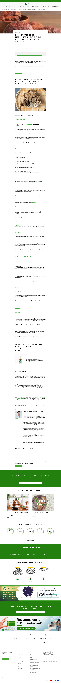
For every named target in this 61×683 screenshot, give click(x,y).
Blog (18, 666)
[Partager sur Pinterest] (40, 405)
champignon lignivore (27, 260)
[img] (30, 563)
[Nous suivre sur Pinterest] (7, 677)
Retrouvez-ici (17, 308)
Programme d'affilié (21, 661)
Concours (19, 663)
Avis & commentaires (21, 652)
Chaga (17, 148)
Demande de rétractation (34, 652)
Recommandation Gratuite (20, 6)
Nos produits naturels (8, 6)
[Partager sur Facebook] (33, 405)
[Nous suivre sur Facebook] (2, 677)
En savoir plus (9, 517)
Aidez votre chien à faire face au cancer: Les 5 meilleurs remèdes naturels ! (17, 514)
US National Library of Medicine (21, 129)
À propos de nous (45, 6)
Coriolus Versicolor (23, 256)
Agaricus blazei (21, 119)
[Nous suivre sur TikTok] (11, 677)
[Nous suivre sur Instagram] (4, 677)
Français (7, 680)
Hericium (18, 177)
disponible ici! (34, 202)
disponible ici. (21, 282)
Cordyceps (19, 287)
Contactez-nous (54, 6)
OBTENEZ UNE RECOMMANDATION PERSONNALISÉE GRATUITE (30, 611)
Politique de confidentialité (31, 450)
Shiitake (18, 232)
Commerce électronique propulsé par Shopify (31, 680)
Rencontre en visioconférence (33, 6)
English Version (20, 668)
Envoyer (19, 465)
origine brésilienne (36, 124)
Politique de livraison (33, 659)
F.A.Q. (31, 654)
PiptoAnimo (37, 356)
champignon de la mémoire (31, 181)
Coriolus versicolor (19, 260)
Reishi (17, 312)
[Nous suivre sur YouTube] (9, 677)
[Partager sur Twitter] (36, 405)
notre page (29, 250)
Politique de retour (33, 657)
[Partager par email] (44, 405)
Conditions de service (40, 450)
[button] (29, 581)
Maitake (18, 206)
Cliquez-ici (17, 225)
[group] (30, 623)
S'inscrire (5, 659)
